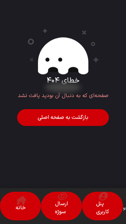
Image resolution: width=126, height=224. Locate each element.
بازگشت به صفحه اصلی (63, 118)
